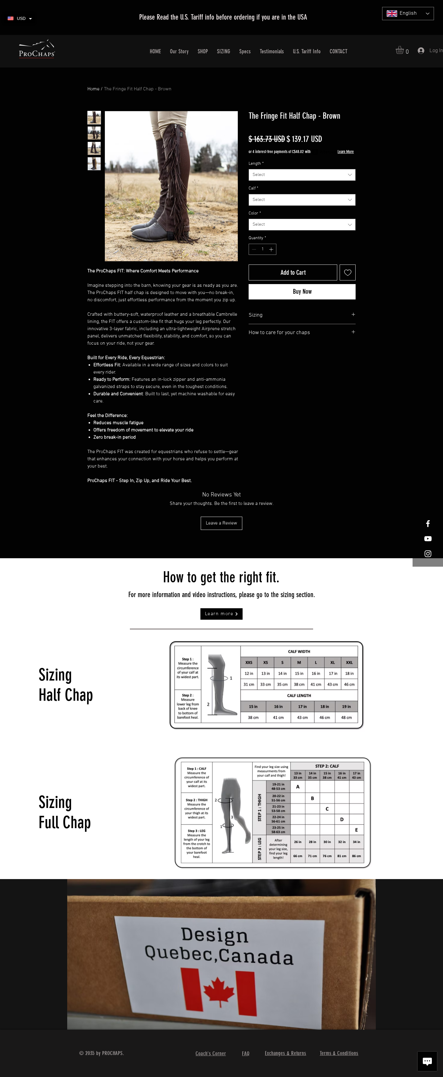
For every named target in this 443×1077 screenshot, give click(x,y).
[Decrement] (253, 249)
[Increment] (271, 249)
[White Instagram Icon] (427, 553)
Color (255, 213)
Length (256, 163)
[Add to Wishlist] (348, 272)
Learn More (346, 151)
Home (93, 89)
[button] (404, 50)
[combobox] (302, 175)
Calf (253, 188)
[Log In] (418, 50)
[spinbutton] (262, 249)
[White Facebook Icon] (427, 523)
